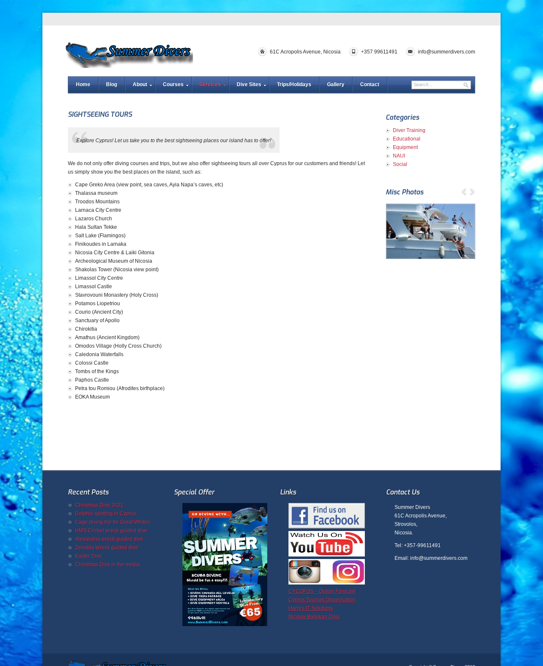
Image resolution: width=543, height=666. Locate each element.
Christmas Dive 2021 (99, 505)
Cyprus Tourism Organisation (321, 600)
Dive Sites (249, 84)
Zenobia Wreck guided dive (106, 548)
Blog (111, 84)
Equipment (405, 147)
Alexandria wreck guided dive (109, 539)
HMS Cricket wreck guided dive (111, 531)
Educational (406, 139)
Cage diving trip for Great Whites (112, 522)
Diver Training (409, 130)
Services (210, 84)
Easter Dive (88, 556)
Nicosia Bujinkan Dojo (314, 617)
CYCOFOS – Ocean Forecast (321, 591)
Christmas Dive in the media (107, 565)
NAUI (399, 156)
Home (83, 84)
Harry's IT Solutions (310, 608)
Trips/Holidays (294, 84)
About (140, 84)
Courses (173, 84)
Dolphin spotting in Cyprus (105, 514)
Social (400, 164)
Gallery (335, 84)
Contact (369, 84)
